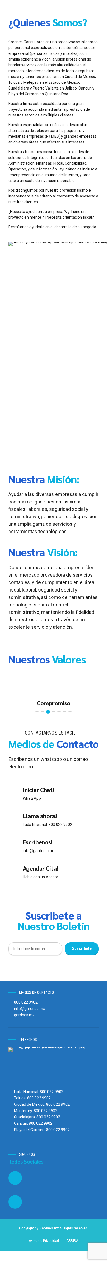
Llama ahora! (40, 816)
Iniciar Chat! (38, 789)
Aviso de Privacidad (44, 1241)
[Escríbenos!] (13, 846)
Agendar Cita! (40, 868)
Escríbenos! (37, 842)
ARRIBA (72, 1241)
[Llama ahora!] (13, 820)
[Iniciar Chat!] (13, 794)
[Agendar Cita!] (13, 872)
